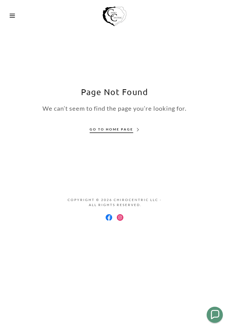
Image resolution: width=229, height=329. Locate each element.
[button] (11, 15)
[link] (114, 15)
